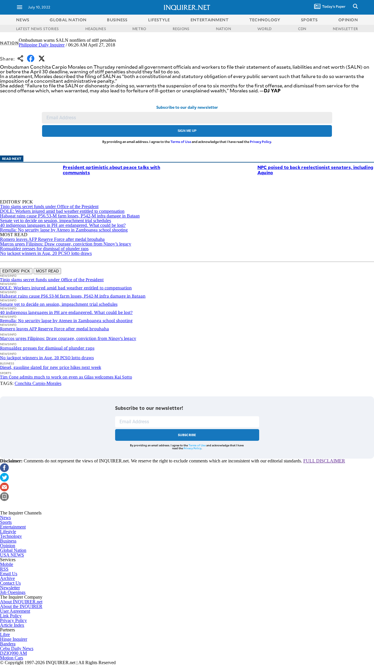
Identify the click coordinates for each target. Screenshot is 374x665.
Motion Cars (11, 657)
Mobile (6, 564)
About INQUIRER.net (21, 601)
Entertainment (13, 526)
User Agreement (15, 611)
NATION (223, 28)
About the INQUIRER (21, 606)
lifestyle (159, 20)
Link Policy (11, 615)
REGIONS (181, 28)
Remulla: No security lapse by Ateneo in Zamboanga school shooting (64, 229)
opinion (348, 20)
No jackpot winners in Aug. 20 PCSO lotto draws (46, 253)
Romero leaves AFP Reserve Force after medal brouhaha (52, 239)
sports (309, 20)
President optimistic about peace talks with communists (111, 169)
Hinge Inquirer (13, 639)
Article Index (12, 625)
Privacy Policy (260, 141)
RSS (4, 568)
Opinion (7, 545)
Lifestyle (8, 531)
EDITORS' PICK (16, 271)
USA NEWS (12, 554)
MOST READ (47, 271)
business (117, 20)
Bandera (7, 643)
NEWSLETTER (345, 28)
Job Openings (12, 592)
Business (8, 540)
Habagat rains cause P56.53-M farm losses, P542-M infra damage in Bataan (70, 215)
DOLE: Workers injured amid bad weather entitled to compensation (62, 211)
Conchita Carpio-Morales (38, 383)
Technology (11, 536)
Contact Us (10, 583)
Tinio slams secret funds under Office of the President (49, 206)
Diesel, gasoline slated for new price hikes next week (50, 367)
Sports (6, 522)
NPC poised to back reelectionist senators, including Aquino (315, 169)
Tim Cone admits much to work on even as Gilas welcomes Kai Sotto (66, 377)
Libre (5, 634)
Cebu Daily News (16, 648)
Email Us (8, 573)
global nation (68, 20)
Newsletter (10, 587)
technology (264, 20)
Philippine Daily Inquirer (42, 44)
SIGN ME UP (187, 130)
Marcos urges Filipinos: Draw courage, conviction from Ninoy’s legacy (65, 243)
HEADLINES (95, 28)
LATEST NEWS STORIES (37, 28)
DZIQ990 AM (13, 653)
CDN (302, 28)
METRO (139, 28)
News (22, 20)
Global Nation (13, 550)
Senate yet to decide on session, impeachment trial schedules (55, 220)
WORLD (264, 28)
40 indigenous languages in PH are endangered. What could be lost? (63, 225)
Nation (9, 43)
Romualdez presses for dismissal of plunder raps (44, 248)
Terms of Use (180, 141)
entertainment (210, 20)
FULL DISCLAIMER (324, 460)
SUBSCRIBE (187, 435)
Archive (7, 578)
